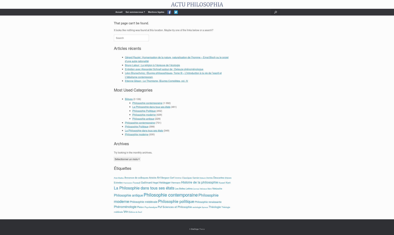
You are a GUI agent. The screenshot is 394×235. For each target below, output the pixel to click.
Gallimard (146, 182)
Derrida (209, 177)
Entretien (118, 182)
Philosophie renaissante (208, 202)
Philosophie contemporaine (147, 103)
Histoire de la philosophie (199, 182)
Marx (210, 188)
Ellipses (228, 177)
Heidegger (165, 182)
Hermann (176, 182)
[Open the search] (275, 12)
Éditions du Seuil (135, 212)
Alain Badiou (119, 178)
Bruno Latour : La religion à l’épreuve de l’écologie (152, 65)
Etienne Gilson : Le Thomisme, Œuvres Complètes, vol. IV (156, 81)
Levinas (196, 188)
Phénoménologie (125, 207)
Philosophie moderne (144, 114)
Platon (140, 207)
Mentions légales (156, 11)
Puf (160, 207)
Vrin (125, 211)
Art (159, 177)
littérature (203, 188)
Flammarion (127, 183)
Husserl (222, 182)
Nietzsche (217, 188)
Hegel (155, 182)
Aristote (152, 177)
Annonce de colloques (136, 177)
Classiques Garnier (190, 177)
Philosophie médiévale (143, 202)
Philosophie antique (143, 118)
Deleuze (203, 178)
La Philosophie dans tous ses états (151, 107)
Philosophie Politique (144, 111)
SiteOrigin (195, 229)
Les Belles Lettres (184, 188)
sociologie (197, 207)
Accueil (119, 11)
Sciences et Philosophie (177, 207)
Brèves (129, 99)
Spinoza (205, 207)
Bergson (165, 177)
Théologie (215, 207)
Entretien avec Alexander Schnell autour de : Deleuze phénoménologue (164, 69)
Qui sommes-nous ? (135, 11)
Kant (228, 182)
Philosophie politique (176, 201)
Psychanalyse (151, 207)
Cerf (172, 177)
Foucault (136, 182)
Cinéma (178, 178)
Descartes (218, 177)
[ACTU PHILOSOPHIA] (197, 4)
